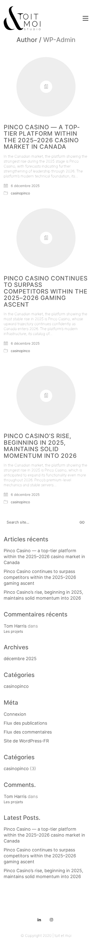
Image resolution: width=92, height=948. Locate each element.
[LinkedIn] (39, 920)
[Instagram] (51, 920)
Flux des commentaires (28, 732)
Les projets (13, 631)
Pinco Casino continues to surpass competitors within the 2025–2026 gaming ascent (46, 291)
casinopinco (20, 193)
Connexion (15, 714)
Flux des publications (25, 723)
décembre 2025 (20, 658)
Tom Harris (15, 626)
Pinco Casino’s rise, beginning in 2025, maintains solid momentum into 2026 (40, 446)
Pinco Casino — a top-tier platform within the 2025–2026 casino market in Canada (42, 137)
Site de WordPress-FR (26, 740)
